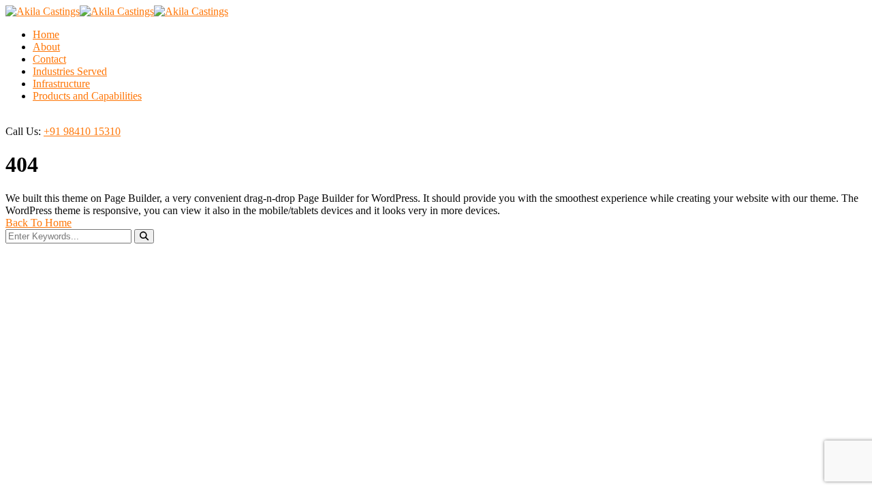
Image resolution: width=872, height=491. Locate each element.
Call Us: (23, 131)
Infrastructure (61, 83)
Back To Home (38, 222)
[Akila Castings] (42, 11)
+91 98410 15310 (82, 131)
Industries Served (70, 71)
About (46, 47)
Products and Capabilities (87, 96)
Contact (49, 59)
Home (46, 34)
